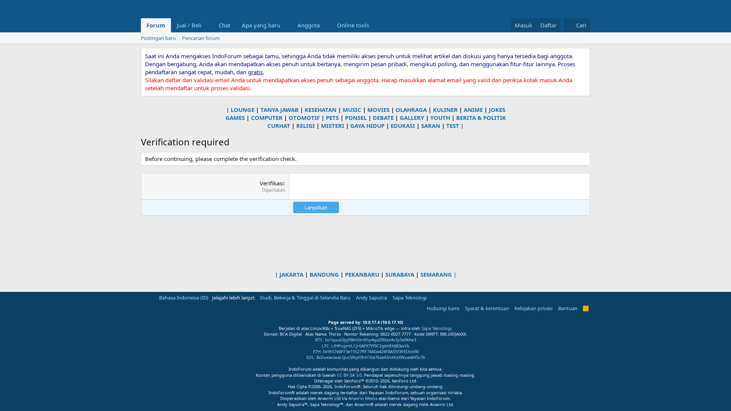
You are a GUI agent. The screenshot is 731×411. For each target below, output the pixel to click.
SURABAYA (399, 274)
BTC (319, 339)
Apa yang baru (261, 25)
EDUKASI (403, 125)
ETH (317, 351)
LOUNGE (242, 109)
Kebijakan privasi (533, 308)
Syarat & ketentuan (487, 308)
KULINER (445, 109)
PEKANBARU (362, 274)
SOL (310, 357)
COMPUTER (267, 117)
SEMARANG (436, 274)
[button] (207, 25)
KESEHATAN (321, 109)
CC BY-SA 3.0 (349, 375)
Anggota (308, 25)
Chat (224, 25)
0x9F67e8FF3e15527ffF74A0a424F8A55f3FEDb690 (370, 351)
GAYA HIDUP (367, 125)
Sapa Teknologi (410, 297)
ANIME (473, 109)
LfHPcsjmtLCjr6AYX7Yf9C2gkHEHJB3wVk (370, 346)
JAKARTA (291, 274)
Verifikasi (272, 183)
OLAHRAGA (411, 109)
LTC (325, 346)
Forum (156, 25)
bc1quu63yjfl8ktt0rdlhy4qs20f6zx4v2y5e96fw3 (370, 339)
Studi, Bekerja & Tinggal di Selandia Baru (305, 297)
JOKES (497, 109)
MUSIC (352, 109)
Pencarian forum (201, 38)
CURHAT (278, 125)
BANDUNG (324, 274)
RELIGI (305, 125)
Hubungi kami (443, 308)
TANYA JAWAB (279, 109)
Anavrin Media (362, 398)
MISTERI (332, 125)
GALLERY (412, 117)
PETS (332, 117)
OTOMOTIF (304, 117)
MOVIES (378, 109)
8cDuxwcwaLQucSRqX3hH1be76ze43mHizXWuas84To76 (370, 357)
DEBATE (383, 117)
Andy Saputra (371, 297)
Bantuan (568, 308)
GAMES (235, 117)
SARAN (430, 125)
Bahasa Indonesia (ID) (183, 297)
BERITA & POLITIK (481, 117)
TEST (452, 125)
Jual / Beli (189, 25)
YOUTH (440, 117)
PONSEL (356, 117)
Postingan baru (158, 38)
